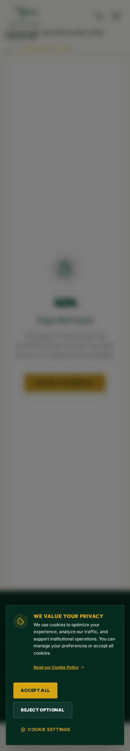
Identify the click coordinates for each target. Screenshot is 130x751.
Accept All (35, 690)
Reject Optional (43, 710)
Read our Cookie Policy (56, 667)
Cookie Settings (49, 729)
